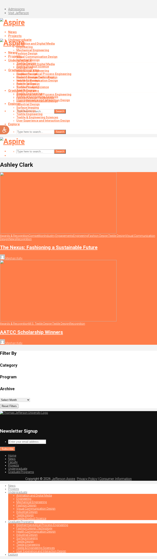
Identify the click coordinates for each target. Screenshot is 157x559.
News (12, 32)
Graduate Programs (23, 91)
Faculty (13, 462)
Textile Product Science (32, 87)
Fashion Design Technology (35, 97)
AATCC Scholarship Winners (31, 332)
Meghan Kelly (13, 258)
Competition (36, 235)
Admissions (16, 9)
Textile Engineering (29, 114)
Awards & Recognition (14, 235)
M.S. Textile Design (40, 323)
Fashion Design (26, 53)
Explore (14, 124)
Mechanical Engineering (32, 50)
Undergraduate (20, 60)
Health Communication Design (37, 101)
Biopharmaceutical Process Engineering (43, 74)
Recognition (24, 239)
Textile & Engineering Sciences (37, 117)
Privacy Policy (87, 479)
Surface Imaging (27, 107)
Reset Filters (9, 406)
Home (12, 455)
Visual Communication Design (36, 56)
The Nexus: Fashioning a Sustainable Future (49, 247)
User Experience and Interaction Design (43, 120)
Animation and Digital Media (35, 43)
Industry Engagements (58, 235)
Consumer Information (115, 479)
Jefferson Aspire (63, 479)
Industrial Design (28, 80)
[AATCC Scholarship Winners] (58, 320)
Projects (15, 36)
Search (60, 111)
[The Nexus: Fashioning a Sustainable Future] (58, 232)
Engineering (24, 67)
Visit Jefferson (18, 13)
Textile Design (26, 83)
